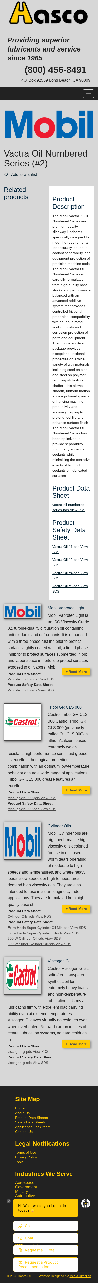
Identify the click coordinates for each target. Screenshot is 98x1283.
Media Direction (80, 1276)
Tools (19, 1162)
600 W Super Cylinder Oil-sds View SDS (39, 944)
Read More (76, 672)
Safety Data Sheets (30, 1122)
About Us (22, 1113)
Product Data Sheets (31, 1118)
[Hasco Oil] (49, 13)
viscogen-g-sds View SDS (28, 1063)
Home (20, 1108)
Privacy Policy (26, 1157)
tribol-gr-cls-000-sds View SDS (32, 809)
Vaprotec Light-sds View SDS (31, 690)
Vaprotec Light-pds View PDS (31, 679)
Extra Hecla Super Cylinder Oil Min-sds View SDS (47, 928)
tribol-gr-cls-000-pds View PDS (32, 798)
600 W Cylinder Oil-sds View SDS (34, 938)
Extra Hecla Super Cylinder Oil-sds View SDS (43, 933)
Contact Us (24, 1132)
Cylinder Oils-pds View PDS (29, 916)
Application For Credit (32, 1127)
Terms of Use (25, 1152)
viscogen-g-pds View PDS (28, 1051)
